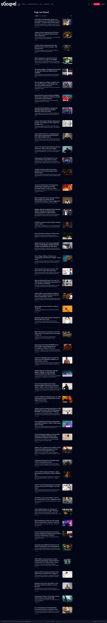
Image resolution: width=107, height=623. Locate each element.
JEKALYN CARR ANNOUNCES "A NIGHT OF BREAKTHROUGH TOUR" (47, 318)
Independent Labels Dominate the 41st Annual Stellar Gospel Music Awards (46, 158)
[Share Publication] (92, 4)
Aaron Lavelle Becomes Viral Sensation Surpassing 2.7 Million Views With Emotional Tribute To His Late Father (46, 186)
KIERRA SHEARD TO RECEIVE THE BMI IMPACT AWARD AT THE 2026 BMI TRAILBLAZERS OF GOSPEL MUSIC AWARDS (46, 372)
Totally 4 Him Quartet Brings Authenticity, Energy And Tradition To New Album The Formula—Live (47, 122)
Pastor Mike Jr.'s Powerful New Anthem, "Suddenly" (46, 307)
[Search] (89, 4)
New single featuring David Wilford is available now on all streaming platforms (47, 600)
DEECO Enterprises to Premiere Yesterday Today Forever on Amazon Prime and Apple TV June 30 (47, 333)
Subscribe (96, 4)
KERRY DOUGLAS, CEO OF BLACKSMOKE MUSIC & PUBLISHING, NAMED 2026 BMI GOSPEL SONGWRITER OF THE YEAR (47, 244)
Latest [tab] (36, 15)
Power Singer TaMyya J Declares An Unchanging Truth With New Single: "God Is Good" (48, 257)
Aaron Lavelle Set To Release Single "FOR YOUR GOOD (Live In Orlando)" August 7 (47, 190)
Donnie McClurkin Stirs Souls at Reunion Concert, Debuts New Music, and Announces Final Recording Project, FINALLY (48, 533)
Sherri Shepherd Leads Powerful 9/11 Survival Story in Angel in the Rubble (46, 58)
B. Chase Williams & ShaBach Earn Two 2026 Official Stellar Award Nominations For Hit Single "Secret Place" (48, 398)
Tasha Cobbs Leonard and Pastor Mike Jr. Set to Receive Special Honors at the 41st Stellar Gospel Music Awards (47, 295)
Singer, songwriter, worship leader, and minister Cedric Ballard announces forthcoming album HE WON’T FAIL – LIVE (48, 513)
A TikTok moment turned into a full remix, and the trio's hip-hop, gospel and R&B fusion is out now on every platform (47, 151)
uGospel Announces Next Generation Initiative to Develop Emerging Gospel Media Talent (46, 171)
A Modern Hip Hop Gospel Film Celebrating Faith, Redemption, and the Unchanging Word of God (45, 337)
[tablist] (41, 16)
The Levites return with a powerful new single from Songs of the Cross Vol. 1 (47, 501)
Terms (23, 621)
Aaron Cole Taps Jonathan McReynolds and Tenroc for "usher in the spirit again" (47, 147)
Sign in (103, 4)
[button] (19, 4)
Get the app (58, 621)
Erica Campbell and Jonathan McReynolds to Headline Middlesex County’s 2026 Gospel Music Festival (48, 423)
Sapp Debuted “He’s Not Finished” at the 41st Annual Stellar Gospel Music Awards (47, 88)
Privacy (20, 621)
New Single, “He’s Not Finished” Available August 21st (46, 202)
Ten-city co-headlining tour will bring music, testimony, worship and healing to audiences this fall (46, 51)
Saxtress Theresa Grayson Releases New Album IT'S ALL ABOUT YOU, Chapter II (47, 572)
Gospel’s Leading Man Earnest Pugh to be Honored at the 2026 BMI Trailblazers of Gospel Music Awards (47, 359)
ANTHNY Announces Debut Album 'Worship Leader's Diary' (47, 223)
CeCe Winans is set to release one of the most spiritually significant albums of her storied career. (46, 440)
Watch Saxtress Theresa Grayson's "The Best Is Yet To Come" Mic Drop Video (46, 269)
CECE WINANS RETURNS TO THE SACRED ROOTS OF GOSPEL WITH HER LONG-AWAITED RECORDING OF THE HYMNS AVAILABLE (47, 436)
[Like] (35, 41)
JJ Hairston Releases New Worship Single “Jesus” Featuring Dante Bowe (47, 461)
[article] (53, 24)
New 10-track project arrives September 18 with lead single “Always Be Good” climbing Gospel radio (47, 38)
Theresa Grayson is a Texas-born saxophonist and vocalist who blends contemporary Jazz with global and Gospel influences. (47, 576)
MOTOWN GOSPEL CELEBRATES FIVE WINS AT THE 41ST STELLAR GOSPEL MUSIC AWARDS (48, 71)
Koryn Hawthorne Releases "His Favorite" (47, 233)
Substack (94, 621)
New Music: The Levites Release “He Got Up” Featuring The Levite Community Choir (48, 498)
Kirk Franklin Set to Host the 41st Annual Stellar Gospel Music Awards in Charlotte (47, 521)
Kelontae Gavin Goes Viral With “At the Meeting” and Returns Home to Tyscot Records (46, 585)
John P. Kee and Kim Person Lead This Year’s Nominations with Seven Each (47, 524)
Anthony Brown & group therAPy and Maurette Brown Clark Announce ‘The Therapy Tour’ (46, 46)
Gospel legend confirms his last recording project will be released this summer (47, 537)
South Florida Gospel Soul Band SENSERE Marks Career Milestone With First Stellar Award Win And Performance (47, 97)
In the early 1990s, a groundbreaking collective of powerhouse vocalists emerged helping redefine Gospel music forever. (46, 564)
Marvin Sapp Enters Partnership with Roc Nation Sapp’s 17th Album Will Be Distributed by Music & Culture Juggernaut (47, 199)
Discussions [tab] (44, 15)
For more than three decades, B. (41, 401)
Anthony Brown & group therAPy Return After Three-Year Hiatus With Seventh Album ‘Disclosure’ (47, 34)
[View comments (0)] (44, 29)
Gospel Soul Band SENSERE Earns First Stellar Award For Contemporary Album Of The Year (47, 101)
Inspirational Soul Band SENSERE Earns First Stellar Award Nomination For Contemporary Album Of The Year (46, 346)
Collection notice (28, 621)
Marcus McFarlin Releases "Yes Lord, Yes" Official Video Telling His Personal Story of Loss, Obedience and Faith (47, 282)
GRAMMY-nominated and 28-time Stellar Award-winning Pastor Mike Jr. (47, 310)
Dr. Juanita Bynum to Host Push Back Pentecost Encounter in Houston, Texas (46, 608)
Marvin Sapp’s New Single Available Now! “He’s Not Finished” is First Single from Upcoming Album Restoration (47, 84)
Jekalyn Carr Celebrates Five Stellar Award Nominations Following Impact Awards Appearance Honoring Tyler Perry (48, 449)
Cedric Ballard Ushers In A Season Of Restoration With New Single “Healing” (46, 509)
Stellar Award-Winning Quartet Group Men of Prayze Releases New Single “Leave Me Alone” (48, 486)
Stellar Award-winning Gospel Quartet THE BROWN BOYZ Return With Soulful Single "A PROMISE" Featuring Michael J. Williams (48, 410)
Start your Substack (51, 621)
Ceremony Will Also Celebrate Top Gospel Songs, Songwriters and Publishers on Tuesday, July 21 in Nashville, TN (48, 376)
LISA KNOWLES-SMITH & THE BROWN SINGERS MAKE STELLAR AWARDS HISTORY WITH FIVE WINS (46, 109)
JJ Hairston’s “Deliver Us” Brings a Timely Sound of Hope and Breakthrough (47, 597)
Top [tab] (40, 15)
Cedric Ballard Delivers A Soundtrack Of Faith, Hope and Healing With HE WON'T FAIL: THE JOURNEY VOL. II (47, 135)
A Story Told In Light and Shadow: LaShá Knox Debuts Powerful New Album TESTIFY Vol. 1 (47, 473)
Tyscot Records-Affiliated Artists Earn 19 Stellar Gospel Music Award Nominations (47, 545)
